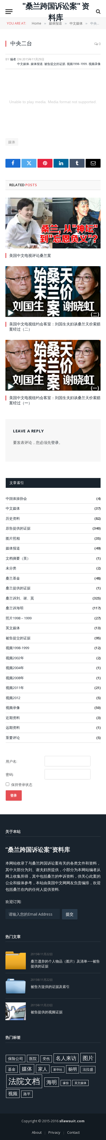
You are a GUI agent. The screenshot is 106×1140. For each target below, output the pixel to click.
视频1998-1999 (77, 64)
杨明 (72, 1069)
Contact (73, 1132)
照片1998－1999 (19, 618)
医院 (33, 1058)
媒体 (11, 141)
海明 (51, 1082)
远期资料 (13, 727)
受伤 (46, 1058)
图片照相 (13, 538)
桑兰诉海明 (14, 607)
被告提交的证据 (54, 64)
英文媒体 (13, 627)
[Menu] (9, 11)
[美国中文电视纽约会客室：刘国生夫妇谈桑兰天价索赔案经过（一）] (53, 365)
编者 (13, 59)
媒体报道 (37, 64)
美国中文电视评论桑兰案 (30, 255)
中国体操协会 (16, 498)
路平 (26, 1093)
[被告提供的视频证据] (15, 1011)
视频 (12, 1093)
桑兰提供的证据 (18, 588)
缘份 (66, 1083)
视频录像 (95, 64)
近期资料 (13, 717)
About (37, 1132)
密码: (10, 774)
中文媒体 (23, 64)
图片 (88, 1058)
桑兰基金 (13, 578)
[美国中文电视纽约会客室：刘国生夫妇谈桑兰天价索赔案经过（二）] (53, 291)
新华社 (57, 1069)
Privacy (54, 1132)
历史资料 (13, 518)
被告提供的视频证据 (47, 1012)
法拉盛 (88, 1069)
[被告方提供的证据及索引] (15, 986)
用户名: (11, 761)
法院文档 (24, 1081)
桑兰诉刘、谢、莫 (20, 598)
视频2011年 (15, 687)
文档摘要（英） (18, 558)
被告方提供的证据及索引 (50, 986)
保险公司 (15, 1058)
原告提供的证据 (18, 528)
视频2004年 (15, 667)
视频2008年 (15, 677)
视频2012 (13, 697)
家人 (42, 1069)
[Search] (98, 11)
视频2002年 (15, 657)
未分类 (11, 568)
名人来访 (66, 1058)
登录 (55, 442)
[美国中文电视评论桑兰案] (53, 223)
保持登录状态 (21, 784)
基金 (11, 1069)
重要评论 (13, 737)
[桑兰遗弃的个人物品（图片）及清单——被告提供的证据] (15, 960)
